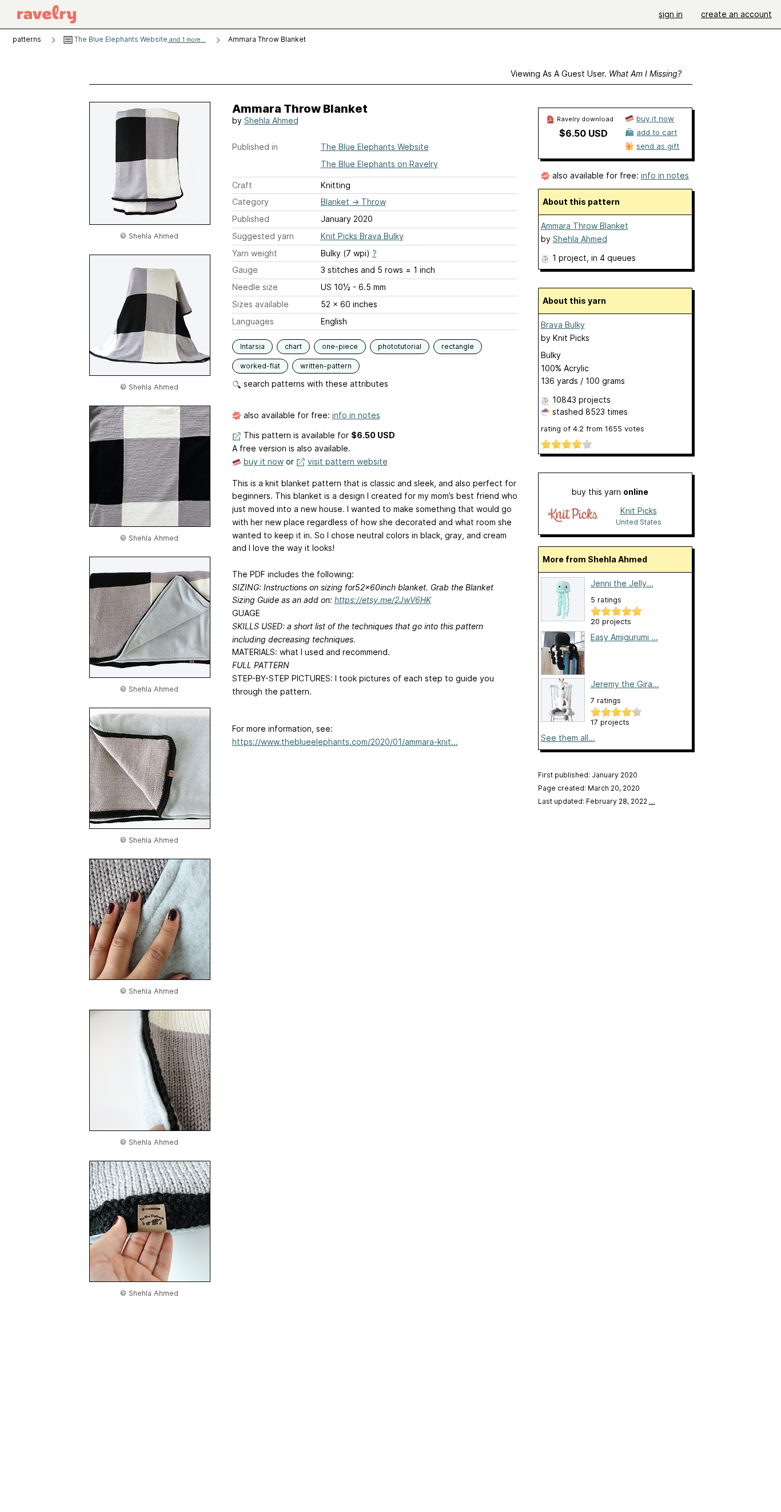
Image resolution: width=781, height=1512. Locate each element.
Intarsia (252, 346)
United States (639, 522)
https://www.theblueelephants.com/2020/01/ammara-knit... (345, 742)
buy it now (264, 461)
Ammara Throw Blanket (584, 226)
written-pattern (326, 366)
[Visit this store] (572, 516)
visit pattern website (348, 461)
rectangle (457, 346)
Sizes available (260, 304)
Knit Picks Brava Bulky (362, 236)
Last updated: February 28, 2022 (596, 801)
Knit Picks (638, 510)
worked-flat (260, 366)
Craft (242, 185)
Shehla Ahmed (271, 120)
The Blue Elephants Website (139, 39)
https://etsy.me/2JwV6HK (382, 600)
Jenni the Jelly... (622, 583)
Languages (253, 321)
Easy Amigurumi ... (624, 637)
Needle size (255, 287)
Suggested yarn (263, 236)
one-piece (340, 346)
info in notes (356, 415)
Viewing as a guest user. (596, 73)
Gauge (245, 270)
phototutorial (399, 346)
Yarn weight (254, 253)
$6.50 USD (583, 133)
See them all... (568, 738)
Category (250, 202)
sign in (671, 14)
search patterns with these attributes (314, 383)
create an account (736, 14)
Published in (255, 147)
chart (293, 346)
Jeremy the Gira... (625, 684)
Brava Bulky (563, 325)
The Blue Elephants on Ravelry (379, 164)
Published (250, 219)
